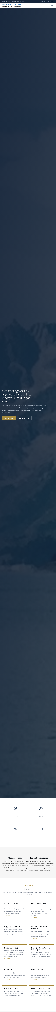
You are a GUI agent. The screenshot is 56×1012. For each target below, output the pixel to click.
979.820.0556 (43, 1)
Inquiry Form (9, 418)
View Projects (24, 418)
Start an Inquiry (51, 1)
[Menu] (52, 5)
